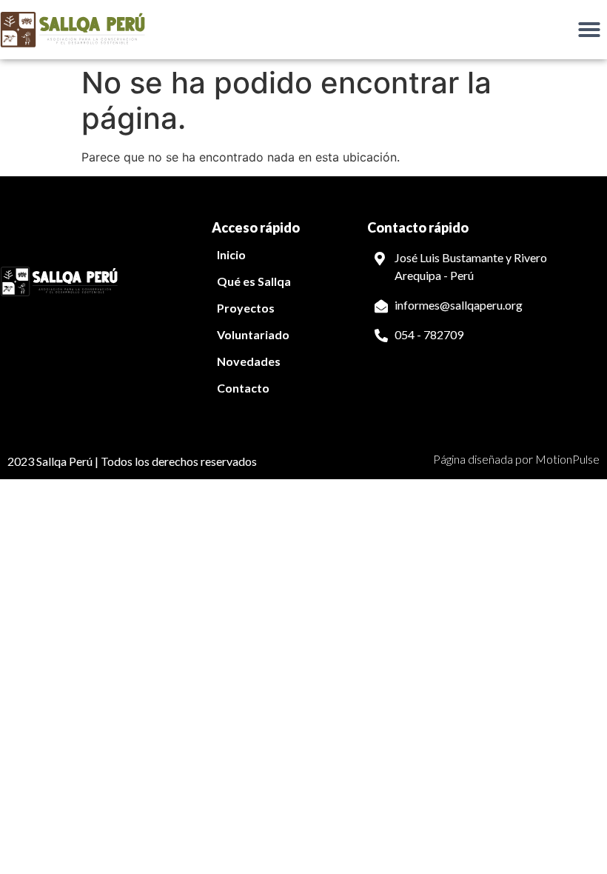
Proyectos (246, 308)
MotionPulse (567, 459)
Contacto (243, 388)
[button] (589, 29)
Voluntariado (253, 334)
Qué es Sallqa (254, 281)
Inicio (231, 254)
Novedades (249, 361)
